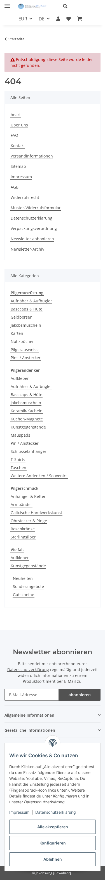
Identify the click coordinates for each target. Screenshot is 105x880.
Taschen (18, 467)
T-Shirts (18, 459)
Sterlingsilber (23, 537)
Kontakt (18, 145)
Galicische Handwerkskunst (36, 512)
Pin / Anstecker (25, 443)
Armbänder (21, 504)
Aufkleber (20, 378)
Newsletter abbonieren (32, 238)
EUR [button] (22, 19)
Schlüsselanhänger (28, 451)
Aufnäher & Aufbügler (31, 300)
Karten (17, 333)
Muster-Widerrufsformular (36, 207)
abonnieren (80, 694)
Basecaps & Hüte (26, 309)
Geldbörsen (21, 317)
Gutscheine (23, 594)
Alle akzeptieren (52, 826)
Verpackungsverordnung (34, 228)
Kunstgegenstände (28, 427)
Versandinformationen (32, 156)
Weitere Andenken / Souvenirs (39, 475)
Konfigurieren (52, 843)
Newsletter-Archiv (27, 249)
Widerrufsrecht (25, 197)
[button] (80, 6)
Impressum (19, 812)
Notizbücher (22, 341)
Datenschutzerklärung (55, 812)
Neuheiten (23, 578)
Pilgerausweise (25, 349)
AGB (14, 187)
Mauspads (20, 435)
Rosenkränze (23, 528)
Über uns (19, 125)
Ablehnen (52, 859)
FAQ (14, 135)
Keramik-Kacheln (27, 410)
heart (16, 114)
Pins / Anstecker (26, 357)
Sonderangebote (28, 586)
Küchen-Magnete (27, 419)
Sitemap (18, 166)
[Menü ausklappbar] (7, 3)
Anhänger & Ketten (28, 496)
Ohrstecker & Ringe (29, 520)
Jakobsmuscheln (26, 325)
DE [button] (42, 19)
